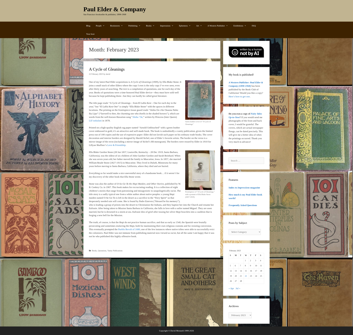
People (99, 26)
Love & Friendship (116, 145)
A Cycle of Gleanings (107, 69)
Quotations (102, 251)
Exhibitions (238, 26)
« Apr (231, 288)
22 (246, 276)
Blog (88, 26)
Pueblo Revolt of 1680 (129, 229)
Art (197, 26)
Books (149, 26)
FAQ (254, 26)
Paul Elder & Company (114, 9)
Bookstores (115, 26)
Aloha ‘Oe (138, 117)
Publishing (132, 26)
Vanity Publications (114, 251)
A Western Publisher (216, 26)
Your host (90, 34)
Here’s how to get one (239, 96)
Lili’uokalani (95, 120)
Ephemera (183, 26)
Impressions (165, 26)
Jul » (238, 288)
